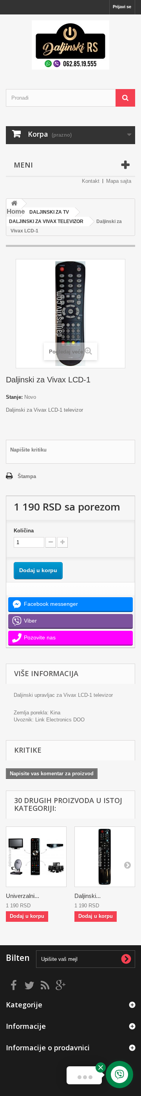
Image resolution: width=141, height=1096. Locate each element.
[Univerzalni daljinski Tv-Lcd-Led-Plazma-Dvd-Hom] (36, 856)
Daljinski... (87, 896)
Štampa (27, 476)
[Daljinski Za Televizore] (70, 45)
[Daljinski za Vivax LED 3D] (104, 856)
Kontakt (90, 181)
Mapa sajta (118, 181)
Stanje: (14, 397)
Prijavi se (122, 6)
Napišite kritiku (28, 450)
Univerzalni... (22, 896)
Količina (24, 531)
